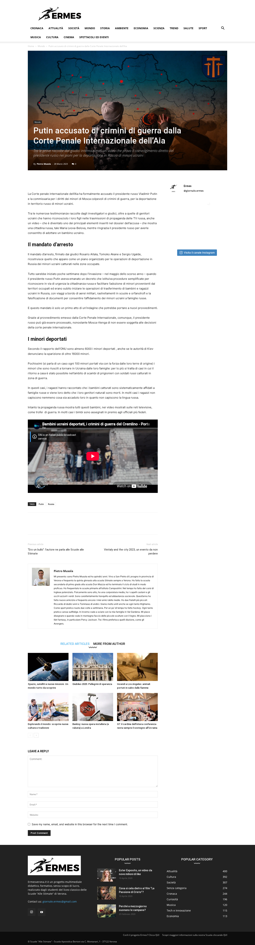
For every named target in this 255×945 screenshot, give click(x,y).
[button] (222, 28)
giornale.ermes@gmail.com (60, 901)
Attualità (56, 28)
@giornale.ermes (193, 190)
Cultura (52, 37)
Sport (203, 28)
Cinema (69, 37)
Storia (105, 28)
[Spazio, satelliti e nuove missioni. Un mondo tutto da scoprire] (48, 667)
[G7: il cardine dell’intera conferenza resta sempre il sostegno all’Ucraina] (137, 707)
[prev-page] (30, 735)
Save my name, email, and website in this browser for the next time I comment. (80, 824)
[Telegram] (91, 181)
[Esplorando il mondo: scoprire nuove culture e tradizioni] (48, 707)
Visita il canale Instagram (199, 252)
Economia (141, 28)
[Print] (83, 181)
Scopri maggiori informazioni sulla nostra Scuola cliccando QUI (194, 935)
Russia (51, 504)
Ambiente (121, 28)
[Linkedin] (66, 181)
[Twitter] (40, 181)
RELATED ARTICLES (75, 643)
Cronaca (36, 28)
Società (73, 28)
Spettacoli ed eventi (94, 37)
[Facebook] (31, 181)
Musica (35, 37)
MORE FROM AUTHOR (109, 643)
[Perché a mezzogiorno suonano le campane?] (106, 910)
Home (31, 46)
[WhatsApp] (57, 181)
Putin (41, 504)
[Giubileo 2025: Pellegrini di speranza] (92, 667)
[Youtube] (41, 912)
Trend (174, 28)
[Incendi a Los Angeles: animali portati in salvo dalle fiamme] (137, 667)
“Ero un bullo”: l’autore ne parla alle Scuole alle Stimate (56, 551)
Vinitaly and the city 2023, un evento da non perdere (131, 551)
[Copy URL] (100, 181)
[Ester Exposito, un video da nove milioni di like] (106, 875)
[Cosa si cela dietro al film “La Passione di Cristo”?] (106, 893)
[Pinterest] (48, 181)
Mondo (90, 28)
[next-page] (36, 735)
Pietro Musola (44, 163)
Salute (188, 28)
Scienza (158, 28)
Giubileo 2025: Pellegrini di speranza (92, 684)
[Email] (74, 181)
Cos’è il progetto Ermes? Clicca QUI (141, 935)
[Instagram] (31, 912)
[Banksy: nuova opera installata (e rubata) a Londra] (92, 707)
